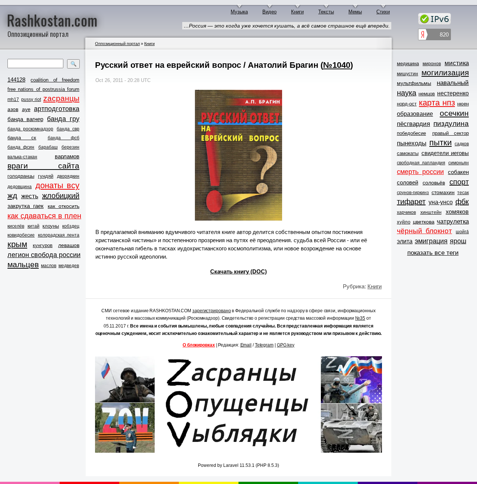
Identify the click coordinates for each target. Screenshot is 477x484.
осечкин (454, 113)
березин (70, 147)
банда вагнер (25, 119)
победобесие (411, 133)
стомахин (443, 192)
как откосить (63, 206)
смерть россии (420, 171)
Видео (269, 12)
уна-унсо (441, 202)
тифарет (411, 201)
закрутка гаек (25, 206)
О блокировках (199, 345)
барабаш (48, 147)
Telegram (264, 345)
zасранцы (61, 98)
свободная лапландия (421, 162)
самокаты (407, 153)
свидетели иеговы (445, 153)
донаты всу (57, 185)
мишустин (407, 73)
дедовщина (19, 186)
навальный (453, 82)
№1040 (336, 65)
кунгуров (43, 245)
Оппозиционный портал (117, 43)
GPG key (285, 345)
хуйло (403, 222)
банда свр (68, 129)
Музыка (239, 12)
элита (405, 241)
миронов (432, 63)
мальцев (23, 264)
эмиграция (431, 241)
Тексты (326, 12)
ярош (458, 241)
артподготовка (56, 109)
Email (246, 345)
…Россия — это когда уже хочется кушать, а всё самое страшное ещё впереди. (287, 26)
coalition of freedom (55, 80)
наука (406, 93)
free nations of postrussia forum (43, 89)
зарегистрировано (211, 310)
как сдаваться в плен (44, 216)
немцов (426, 94)
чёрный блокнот (424, 231)
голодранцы (20, 176)
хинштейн (431, 212)
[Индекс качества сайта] (434, 35)
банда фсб (63, 137)
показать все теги (433, 252)
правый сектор (450, 133)
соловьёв (434, 183)
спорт (459, 182)
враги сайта (43, 165)
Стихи (383, 12)
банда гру (63, 119)
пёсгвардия (413, 123)
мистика (457, 63)
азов (12, 109)
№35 (360, 318)
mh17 (13, 99)
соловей (407, 182)
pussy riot (31, 99)
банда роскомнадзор (30, 129)
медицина (408, 63)
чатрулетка (453, 221)
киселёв (15, 226)
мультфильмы (414, 83)
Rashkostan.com (52, 20)
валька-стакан (22, 156)
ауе (26, 109)
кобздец (70, 226)
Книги (297, 12)
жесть (29, 196)
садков (462, 143)
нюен (463, 104)
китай (34, 226)
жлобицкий (60, 196)
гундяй (45, 176)
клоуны (50, 226)
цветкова (424, 222)
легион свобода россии (43, 255)
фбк (462, 201)
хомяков (457, 212)
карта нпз (437, 102)
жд (12, 195)
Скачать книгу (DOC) (238, 271)
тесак (463, 192)
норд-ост (407, 104)
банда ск (21, 137)
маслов (48, 265)
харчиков (406, 212)
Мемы (355, 12)
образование (415, 114)
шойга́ (462, 231)
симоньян (458, 162)
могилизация (445, 72)
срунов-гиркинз (413, 192)
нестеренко (453, 93)
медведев (69, 265)
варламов (67, 156)
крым (17, 244)
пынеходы (411, 143)
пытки (440, 142)
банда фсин (20, 147)
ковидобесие (21, 235)
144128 (16, 79)
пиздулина (451, 123)
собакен (458, 172)
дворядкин (68, 176)
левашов (68, 245)
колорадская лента (59, 235)
